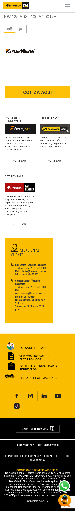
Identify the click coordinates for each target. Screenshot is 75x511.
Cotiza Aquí (37, 92)
